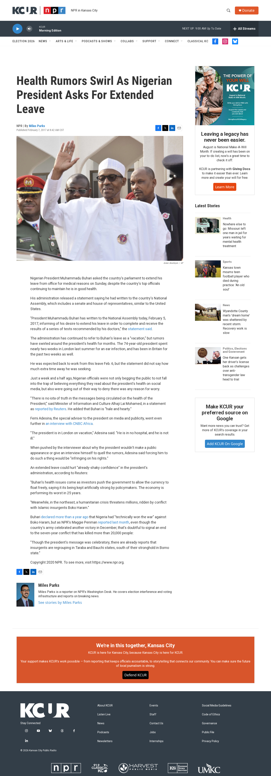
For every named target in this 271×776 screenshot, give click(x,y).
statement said (140, 329)
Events (154, 705)
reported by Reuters (50, 409)
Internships (156, 741)
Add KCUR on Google (225, 443)
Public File (208, 732)
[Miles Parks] (25, 595)
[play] (17, 29)
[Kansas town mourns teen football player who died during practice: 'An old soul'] (208, 268)
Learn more (224, 186)
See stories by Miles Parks (60, 602)
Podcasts (103, 732)
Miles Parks (37, 126)
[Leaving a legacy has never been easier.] (224, 95)
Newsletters (104, 741)
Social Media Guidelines (216, 705)
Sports (227, 261)
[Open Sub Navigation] (50, 41)
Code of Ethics (211, 714)
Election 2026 (23, 41)
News (43, 41)
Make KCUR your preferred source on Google (225, 412)
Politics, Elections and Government (235, 350)
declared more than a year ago (64, 517)
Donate (248, 10)
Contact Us (156, 723)
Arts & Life (64, 41)
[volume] (29, 28)
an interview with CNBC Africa (69, 423)
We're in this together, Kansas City (135, 645)
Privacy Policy (210, 741)
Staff (153, 714)
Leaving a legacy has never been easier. (224, 137)
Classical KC (197, 41)
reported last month (113, 522)
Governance (209, 723)
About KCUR (105, 705)
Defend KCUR (135, 675)
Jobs (153, 732)
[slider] (35, 29)
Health (227, 218)
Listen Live (104, 714)
